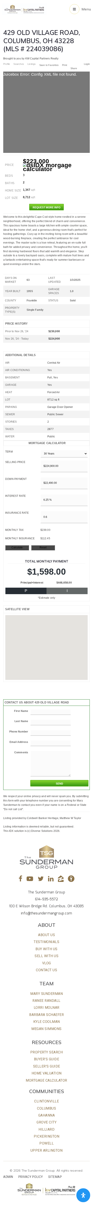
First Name (21, 711)
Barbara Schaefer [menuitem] (46, 1015)
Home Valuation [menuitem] (47, 1073)
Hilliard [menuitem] (46, 1129)
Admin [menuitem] (8, 1177)
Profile (6, 64)
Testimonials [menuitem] (46, 942)
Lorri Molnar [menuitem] (46, 1008)
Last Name (21, 721)
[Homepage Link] (24, 9)
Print (64, 65)
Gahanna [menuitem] (46, 1115)
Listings (31, 64)
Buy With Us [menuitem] (46, 949)
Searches (18, 64)
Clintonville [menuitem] (46, 1101)
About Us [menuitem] (46, 935)
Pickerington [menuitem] (46, 1136)
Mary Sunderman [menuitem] (46, 994)
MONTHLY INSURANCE (20, 538)
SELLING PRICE (15, 462)
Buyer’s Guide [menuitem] (46, 1059)
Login (87, 64)
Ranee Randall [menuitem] (46, 1001)
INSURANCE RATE (17, 512)
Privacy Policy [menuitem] (30, 1177)
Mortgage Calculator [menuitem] (46, 1080)
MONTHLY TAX (14, 529)
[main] (46, 416)
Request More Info (46, 207)
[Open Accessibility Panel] (83, 1195)
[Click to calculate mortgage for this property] (56, 167)
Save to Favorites (49, 65)
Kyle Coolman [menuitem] (46, 1022)
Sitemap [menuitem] (55, 1177)
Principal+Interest (32, 582)
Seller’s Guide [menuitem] (46, 1066)
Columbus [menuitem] (46, 1108)
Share (74, 68)
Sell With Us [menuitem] (46, 956)
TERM (9, 451)
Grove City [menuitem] (46, 1122)
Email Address (19, 742)
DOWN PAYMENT (16, 479)
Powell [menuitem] (46, 1143)
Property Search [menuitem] (46, 1052)
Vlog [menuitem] (46, 963)
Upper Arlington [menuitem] (46, 1150)
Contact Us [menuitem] (46, 970)
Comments (21, 752)
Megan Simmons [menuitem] (46, 1029)
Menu (86, 9)
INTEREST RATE (15, 495)
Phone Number (18, 731)
